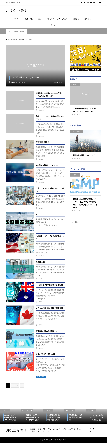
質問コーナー (88, 19)
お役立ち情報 (16, 10)
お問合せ (76, 19)
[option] (35, 65)
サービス (53, 25)
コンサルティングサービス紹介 (57, 19)
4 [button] (61, 82)
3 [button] (59, 82)
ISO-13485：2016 (16, 32)
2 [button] (57, 82)
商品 (39, 19)
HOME (16, 19)
